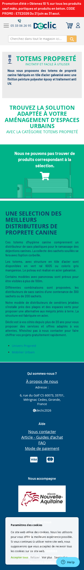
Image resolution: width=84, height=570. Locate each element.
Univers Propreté (24, 346)
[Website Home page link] (55, 25)
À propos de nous (42, 381)
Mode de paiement (42, 448)
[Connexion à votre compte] (78, 25)
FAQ (42, 443)
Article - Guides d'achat (42, 437)
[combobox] (37, 38)
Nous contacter (42, 431)
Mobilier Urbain (23, 352)
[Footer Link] (42, 511)
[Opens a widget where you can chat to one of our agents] (68, 562)
